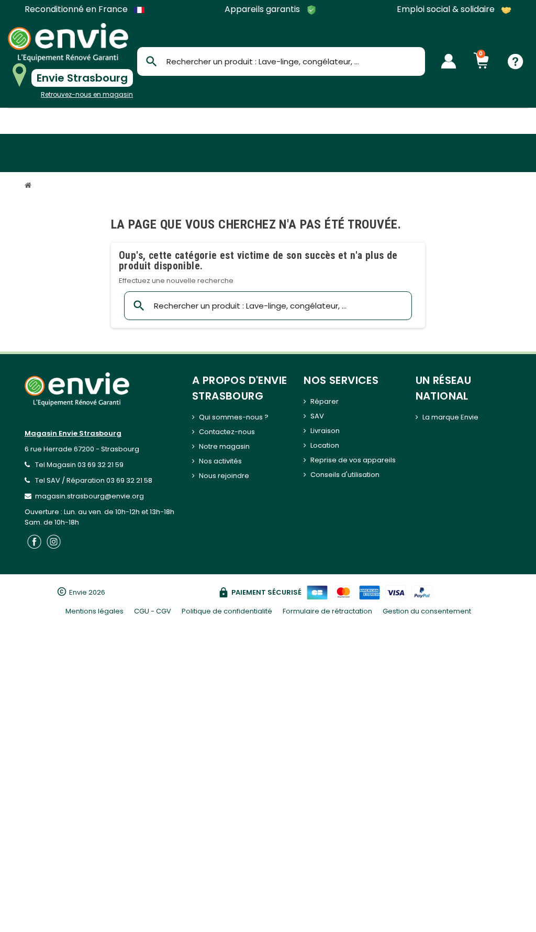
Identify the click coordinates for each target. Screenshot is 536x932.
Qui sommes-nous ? (234, 417)
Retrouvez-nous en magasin (87, 94)
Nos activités (220, 461)
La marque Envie (450, 417)
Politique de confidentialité (227, 611)
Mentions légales (94, 611)
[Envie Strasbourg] (68, 43)
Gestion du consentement (427, 611)
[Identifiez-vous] (448, 61)
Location (324, 445)
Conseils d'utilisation (344, 475)
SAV (317, 416)
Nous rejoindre (224, 476)
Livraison (325, 431)
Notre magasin (224, 446)
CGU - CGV (152, 611)
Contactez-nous (227, 432)
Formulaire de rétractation (327, 611)
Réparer (324, 401)
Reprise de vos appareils (353, 460)
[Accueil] (29, 186)
